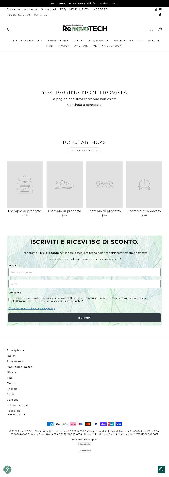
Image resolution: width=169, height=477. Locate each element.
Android (81, 45)
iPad (49, 45)
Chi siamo (13, 9)
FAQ (63, 9)
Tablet (78, 40)
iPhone (154, 40)
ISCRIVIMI (84, 317)
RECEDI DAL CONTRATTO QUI (28, 14)
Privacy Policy (84, 444)
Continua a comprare (84, 105)
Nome (12, 265)
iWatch (63, 45)
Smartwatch (99, 40)
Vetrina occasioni (108, 45)
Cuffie (11, 394)
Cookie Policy (85, 450)
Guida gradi (49, 9)
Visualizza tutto (84, 150)
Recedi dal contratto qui (16, 412)
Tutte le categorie (25, 40)
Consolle (13, 399)
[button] (7, 469)
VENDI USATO (79, 9)
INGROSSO (100, 9)
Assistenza (30, 9)
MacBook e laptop (128, 40)
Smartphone (58, 40)
